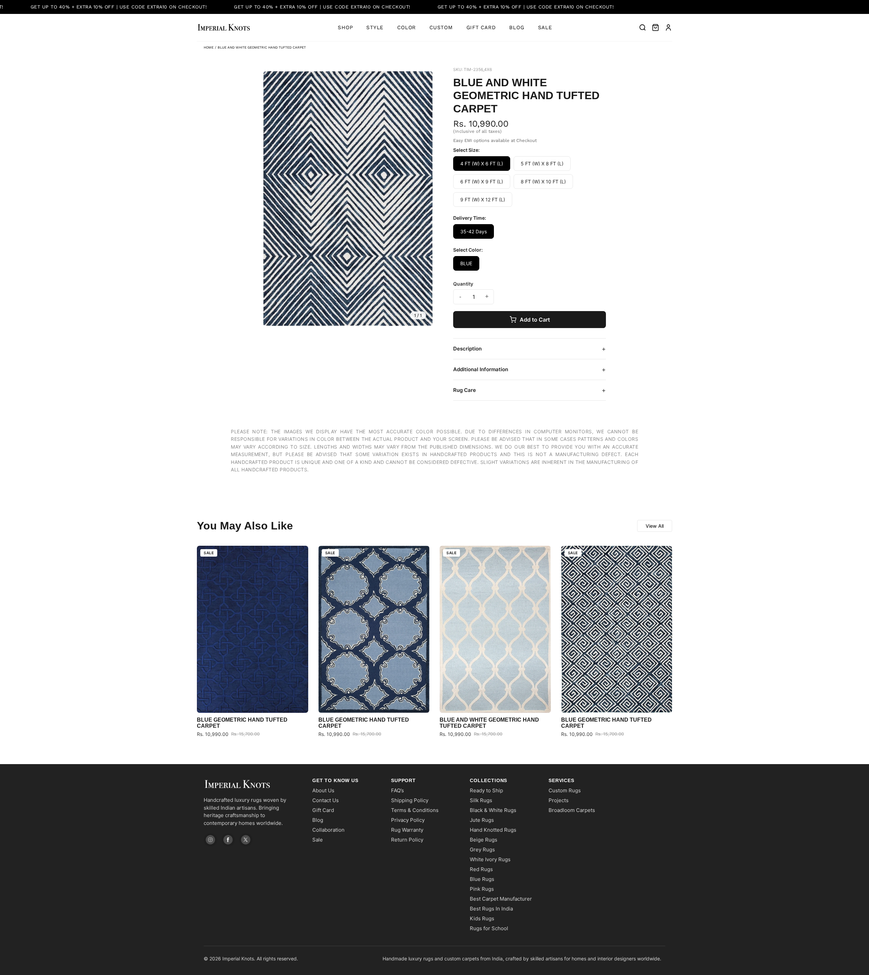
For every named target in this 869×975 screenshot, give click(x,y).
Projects (559, 800)
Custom (441, 27)
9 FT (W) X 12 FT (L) (482, 199)
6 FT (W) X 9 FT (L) (481, 181)
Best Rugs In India (491, 908)
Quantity (463, 284)
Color (406, 27)
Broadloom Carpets (572, 810)
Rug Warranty (407, 830)
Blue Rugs (482, 879)
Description (529, 349)
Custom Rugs (565, 790)
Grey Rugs (482, 849)
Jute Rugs (482, 820)
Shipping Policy (409, 800)
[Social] (210, 840)
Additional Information (529, 369)
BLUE (466, 263)
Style (375, 27)
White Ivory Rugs (490, 859)
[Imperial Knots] (251, 784)
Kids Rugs (482, 918)
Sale (545, 27)
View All (655, 526)
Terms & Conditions (415, 810)
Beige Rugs (483, 839)
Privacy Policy (408, 820)
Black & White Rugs (493, 810)
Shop (345, 27)
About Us (323, 790)
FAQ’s (397, 790)
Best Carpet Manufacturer (501, 899)
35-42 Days (473, 231)
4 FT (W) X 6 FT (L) (481, 163)
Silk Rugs (481, 800)
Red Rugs (481, 869)
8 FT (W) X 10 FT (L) (543, 181)
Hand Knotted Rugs (493, 830)
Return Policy (407, 839)
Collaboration (328, 830)
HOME (209, 47)
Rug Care (529, 390)
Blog (516, 27)
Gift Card (481, 27)
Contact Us (325, 800)
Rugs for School (489, 928)
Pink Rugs (482, 889)
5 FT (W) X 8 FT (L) (542, 163)
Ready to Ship (486, 790)
